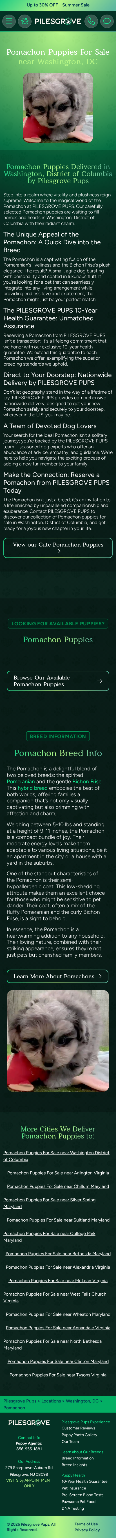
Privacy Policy (87, 1530)
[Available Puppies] (25, 21)
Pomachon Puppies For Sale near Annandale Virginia (58, 1327)
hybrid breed (33, 788)
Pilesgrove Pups (19, 1401)
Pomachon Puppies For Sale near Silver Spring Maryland (49, 1203)
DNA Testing (73, 1508)
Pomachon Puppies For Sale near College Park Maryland (49, 1237)
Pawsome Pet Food (78, 1501)
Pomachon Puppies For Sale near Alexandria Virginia (58, 1267)
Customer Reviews (78, 1428)
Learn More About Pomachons (54, 976)
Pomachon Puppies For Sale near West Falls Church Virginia (54, 1297)
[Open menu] (9, 21)
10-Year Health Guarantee (85, 1481)
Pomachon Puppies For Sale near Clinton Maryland (58, 1361)
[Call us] (91, 21)
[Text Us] (107, 21)
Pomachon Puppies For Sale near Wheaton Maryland (58, 1314)
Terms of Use (86, 1524)
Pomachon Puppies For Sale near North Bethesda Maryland (52, 1345)
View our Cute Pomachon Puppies (58, 544)
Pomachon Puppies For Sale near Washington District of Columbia (56, 1156)
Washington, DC (83, 1401)
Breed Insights (74, 1465)
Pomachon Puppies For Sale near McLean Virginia (58, 1280)
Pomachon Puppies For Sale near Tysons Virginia (58, 1375)
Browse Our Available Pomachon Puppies (42, 681)
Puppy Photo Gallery (79, 1435)
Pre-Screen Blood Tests (83, 1495)
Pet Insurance (74, 1488)
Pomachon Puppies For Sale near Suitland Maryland (58, 1220)
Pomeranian (21, 781)
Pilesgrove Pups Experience (85, 1422)
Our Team (70, 1441)
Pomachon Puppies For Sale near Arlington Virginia (58, 1173)
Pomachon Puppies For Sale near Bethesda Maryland (58, 1253)
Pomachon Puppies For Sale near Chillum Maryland (58, 1186)
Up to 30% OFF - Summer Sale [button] (58, 5)
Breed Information (78, 1458)
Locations (51, 1401)
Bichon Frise (86, 781)
